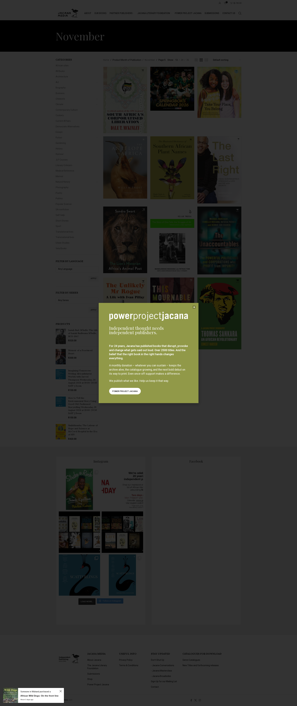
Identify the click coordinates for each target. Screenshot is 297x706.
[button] (194, 307)
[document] (148, 353)
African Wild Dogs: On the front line (39, 695)
